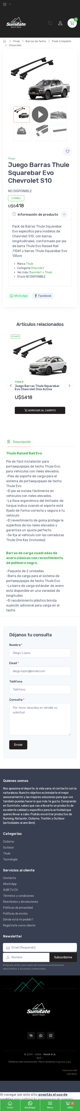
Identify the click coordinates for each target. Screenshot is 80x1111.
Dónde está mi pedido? (18, 919)
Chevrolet (15, 45)
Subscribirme (63, 957)
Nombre (15, 645)
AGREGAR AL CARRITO (42, 410)
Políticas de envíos (15, 913)
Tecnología (10, 859)
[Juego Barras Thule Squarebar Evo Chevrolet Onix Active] (40, 356)
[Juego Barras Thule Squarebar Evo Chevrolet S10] (21, 114)
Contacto (9, 878)
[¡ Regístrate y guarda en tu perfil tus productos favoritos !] (67, 151)
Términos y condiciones (18, 896)
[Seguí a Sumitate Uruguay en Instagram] (50, 1035)
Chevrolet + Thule (40, 272)
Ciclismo (8, 841)
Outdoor (8, 847)
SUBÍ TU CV (10, 890)
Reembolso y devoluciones (20, 902)
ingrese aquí (63, 1061)
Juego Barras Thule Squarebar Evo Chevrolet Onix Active (37, 387)
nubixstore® (69, 1070)
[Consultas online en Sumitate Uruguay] (31, 1035)
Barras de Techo (36, 41)
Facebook (44, 296)
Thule (16, 41)
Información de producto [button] (38, 214)
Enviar (18, 745)
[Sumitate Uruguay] (16, 23)
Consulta (16, 700)
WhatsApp (21, 296)
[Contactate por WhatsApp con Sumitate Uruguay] (41, 1035)
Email (14, 663)
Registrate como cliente (19, 925)
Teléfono (15, 681)
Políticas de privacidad (18, 907)
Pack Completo (61, 41)
